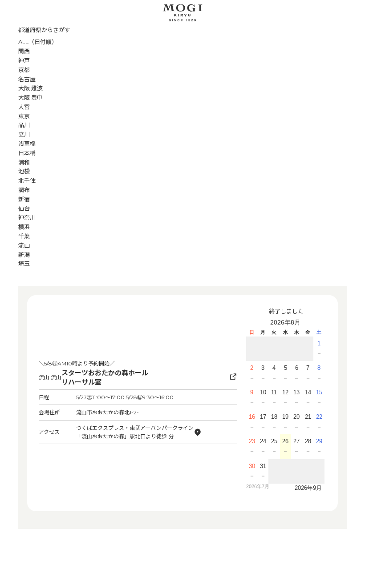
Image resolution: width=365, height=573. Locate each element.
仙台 (24, 208)
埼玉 (24, 263)
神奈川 (27, 217)
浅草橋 (27, 143)
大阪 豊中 (30, 97)
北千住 (27, 180)
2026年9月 (308, 488)
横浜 (24, 226)
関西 (24, 51)
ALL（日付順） (37, 41)
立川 (24, 134)
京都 (24, 69)
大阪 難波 (30, 88)
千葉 (24, 236)
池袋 (24, 171)
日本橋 (27, 152)
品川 (24, 124)
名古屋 (27, 79)
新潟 (24, 254)
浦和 (24, 162)
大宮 (24, 106)
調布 (24, 189)
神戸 (24, 60)
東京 (24, 116)
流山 (24, 245)
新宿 (24, 199)
